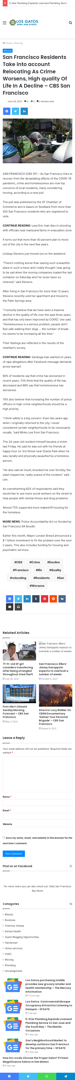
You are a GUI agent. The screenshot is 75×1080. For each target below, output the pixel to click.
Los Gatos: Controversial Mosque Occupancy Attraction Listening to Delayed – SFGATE (48, 1005)
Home (8, 43)
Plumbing (10, 965)
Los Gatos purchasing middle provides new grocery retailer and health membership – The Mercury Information (48, 986)
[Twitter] (18, 598)
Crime (35, 562)
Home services (13, 948)
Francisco (22, 570)
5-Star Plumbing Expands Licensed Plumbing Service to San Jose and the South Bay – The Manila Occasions (48, 1024)
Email (7, 810)
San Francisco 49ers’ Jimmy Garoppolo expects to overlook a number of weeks (53, 669)
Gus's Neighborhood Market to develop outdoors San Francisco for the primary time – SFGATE (47, 1044)
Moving (18, 43)
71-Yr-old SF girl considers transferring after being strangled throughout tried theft (18, 669)
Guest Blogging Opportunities (22, 937)
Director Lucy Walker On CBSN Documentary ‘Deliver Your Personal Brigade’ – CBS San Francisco (55, 717)
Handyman (11, 942)
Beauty (9, 914)
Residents (42, 578)
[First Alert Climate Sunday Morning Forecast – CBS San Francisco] (19, 693)
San (61, 578)
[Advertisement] (52, 19)
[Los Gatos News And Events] (23, 22)
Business (10, 920)
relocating (19, 578)
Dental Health (13, 931)
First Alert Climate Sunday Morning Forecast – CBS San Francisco (16, 712)
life (40, 570)
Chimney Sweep (14, 925)
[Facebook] (9, 598)
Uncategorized (13, 970)
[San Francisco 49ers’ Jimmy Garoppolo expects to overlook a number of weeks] (55, 651)
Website (7, 824)
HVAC (8, 954)
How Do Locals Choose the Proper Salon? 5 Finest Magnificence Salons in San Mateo (35, 1060)
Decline (54, 562)
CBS (19, 562)
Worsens (37, 586)
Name (7, 796)
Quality (56, 570)
